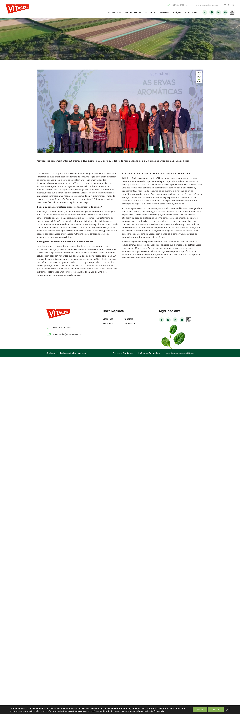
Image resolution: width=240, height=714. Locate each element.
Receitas (164, 12)
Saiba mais (159, 711)
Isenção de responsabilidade (180, 353)
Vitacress (113, 12)
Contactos (191, 12)
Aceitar (200, 709)
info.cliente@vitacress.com (207, 5)
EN (229, 5)
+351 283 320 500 (179, 5)
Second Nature (133, 12)
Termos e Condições (123, 353)
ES (233, 5)
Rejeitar (215, 709)
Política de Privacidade (149, 353)
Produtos (150, 12)
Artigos (177, 12)
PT (225, 5)
